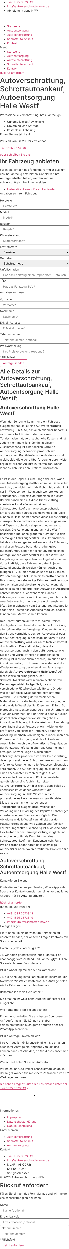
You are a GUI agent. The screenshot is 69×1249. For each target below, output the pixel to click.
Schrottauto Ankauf (20, 39)
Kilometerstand (10, 235)
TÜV (3, 281)
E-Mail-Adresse (10, 322)
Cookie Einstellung (19, 1126)
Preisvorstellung (10, 345)
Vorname (6, 299)
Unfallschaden (9, 269)
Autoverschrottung (19, 34)
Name (4, 1204)
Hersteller (6, 200)
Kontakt (12, 43)
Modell (4, 212)
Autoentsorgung (18, 30)
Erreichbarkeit (9, 1216)
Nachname (7, 311)
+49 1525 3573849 (13, 148)
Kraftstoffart (8, 247)
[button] (34, 47)
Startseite (13, 26)
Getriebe (6, 258)
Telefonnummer (10, 334)
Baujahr (5, 223)
